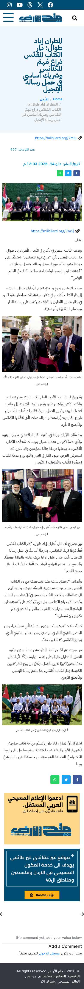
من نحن (30, 976)
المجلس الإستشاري (52, 976)
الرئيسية (74, 976)
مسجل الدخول (49, 953)
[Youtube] (19, 5)
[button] (42, 868)
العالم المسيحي (69, 981)
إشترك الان (48, 981)
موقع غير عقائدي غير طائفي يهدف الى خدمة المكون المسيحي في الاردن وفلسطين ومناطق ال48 (42, 868)
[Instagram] (9, 5)
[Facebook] (50, 5)
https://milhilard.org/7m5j (55, 138)
